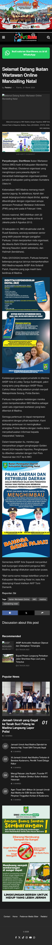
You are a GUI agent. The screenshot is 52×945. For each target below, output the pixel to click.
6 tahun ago (23, 665)
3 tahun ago (23, 649)
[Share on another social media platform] (42, 612)
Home (15, 916)
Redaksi (8, 87)
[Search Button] (48, 37)
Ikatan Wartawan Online (19, 599)
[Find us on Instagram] (27, 937)
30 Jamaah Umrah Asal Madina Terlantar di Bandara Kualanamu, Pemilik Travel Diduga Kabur (30, 760)
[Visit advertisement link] (26, 14)
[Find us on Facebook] (16, 937)
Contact (7, 916)
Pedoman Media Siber (29, 916)
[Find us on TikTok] (23, 937)
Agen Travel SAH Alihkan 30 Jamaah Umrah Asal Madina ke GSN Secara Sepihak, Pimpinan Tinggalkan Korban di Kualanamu (30, 792)
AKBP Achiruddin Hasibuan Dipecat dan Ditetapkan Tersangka (32, 644)
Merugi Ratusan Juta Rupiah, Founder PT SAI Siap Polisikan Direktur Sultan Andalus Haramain (29, 776)
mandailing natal (11, 603)
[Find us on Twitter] (19, 937)
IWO (34, 599)
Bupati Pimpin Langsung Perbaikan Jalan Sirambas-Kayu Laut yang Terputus (32, 658)
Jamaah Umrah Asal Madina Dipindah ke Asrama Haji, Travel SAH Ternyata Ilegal (29, 746)
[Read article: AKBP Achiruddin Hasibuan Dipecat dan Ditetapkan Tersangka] (8, 645)
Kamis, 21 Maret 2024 (25, 87)
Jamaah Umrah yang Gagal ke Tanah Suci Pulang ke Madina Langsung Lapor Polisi (20, 725)
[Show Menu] (3, 37)
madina (43, 599)
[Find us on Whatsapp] (34, 937)
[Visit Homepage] (26, 37)
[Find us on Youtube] (30, 937)
